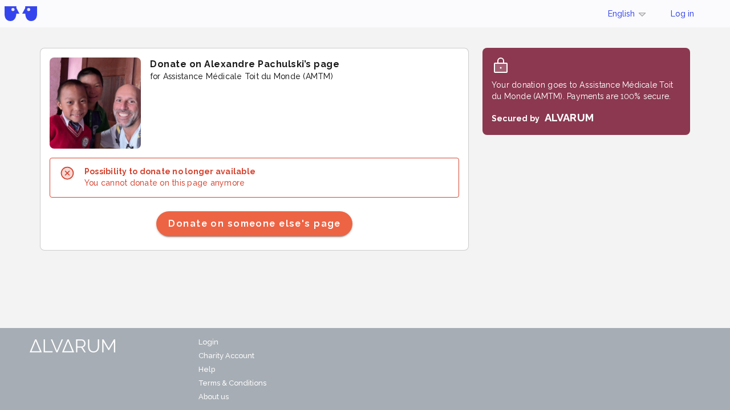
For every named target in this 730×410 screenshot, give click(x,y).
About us (213, 396)
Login (208, 342)
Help (206, 369)
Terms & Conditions (232, 383)
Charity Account (226, 355)
